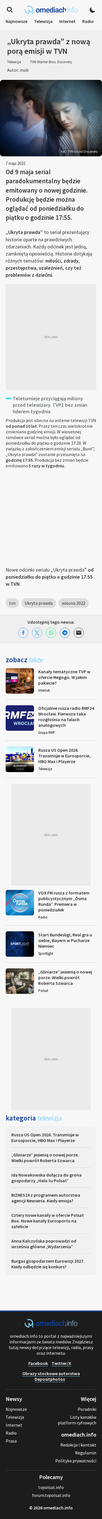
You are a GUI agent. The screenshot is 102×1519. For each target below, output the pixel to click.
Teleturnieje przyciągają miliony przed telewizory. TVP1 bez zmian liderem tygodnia (50, 405)
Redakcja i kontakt (78, 1445)
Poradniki (87, 1409)
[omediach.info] (51, 1326)
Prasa (11, 1441)
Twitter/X (61, 1363)
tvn (12, 603)
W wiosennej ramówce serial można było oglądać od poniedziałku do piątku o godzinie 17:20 (43, 437)
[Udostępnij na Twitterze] (37, 633)
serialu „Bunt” (80, 448)
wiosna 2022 (73, 603)
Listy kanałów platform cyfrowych (77, 1420)
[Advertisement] (51, 337)
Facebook (38, 1363)
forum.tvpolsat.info (51, 1495)
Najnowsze (16, 21)
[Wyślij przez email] (79, 633)
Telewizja (43, 21)
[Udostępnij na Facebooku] (23, 633)
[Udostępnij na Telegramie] (65, 633)
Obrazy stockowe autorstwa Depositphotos (51, 1376)
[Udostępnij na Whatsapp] (51, 633)
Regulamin (85, 1453)
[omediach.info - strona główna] (51, 10)
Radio (88, 21)
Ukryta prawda (39, 603)
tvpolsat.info (51, 1487)
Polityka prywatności (75, 1460)
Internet (67, 21)
